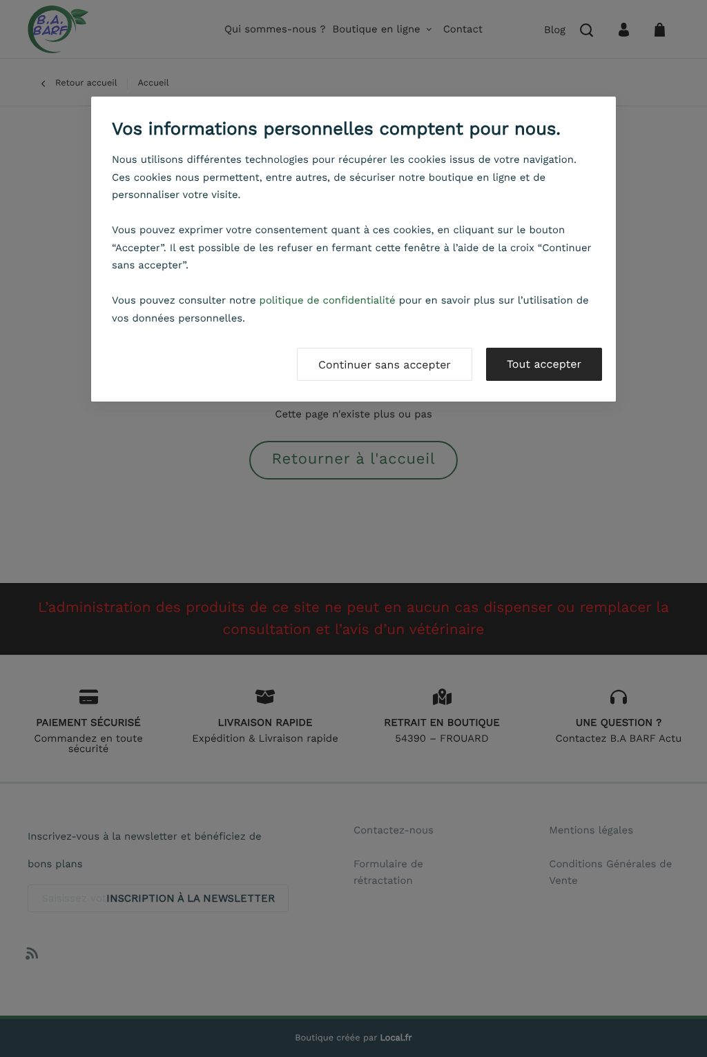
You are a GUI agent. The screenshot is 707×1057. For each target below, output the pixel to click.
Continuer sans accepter (384, 364)
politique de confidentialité (328, 300)
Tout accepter (544, 364)
